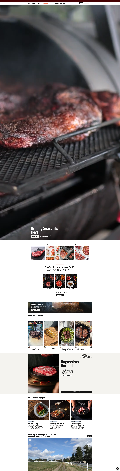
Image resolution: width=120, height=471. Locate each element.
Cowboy (62, 424)
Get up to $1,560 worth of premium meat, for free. (68, 0)
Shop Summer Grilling (45, 236)
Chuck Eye (78, 347)
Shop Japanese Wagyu (76, 391)
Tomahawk (58, 424)
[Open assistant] (117, 468)
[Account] (90, 3)
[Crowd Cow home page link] (60, 3)
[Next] (91, 334)
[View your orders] (92, 3)
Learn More (89, 436)
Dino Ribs (40, 346)
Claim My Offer (60, 295)
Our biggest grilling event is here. (48, 0)
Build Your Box (35, 236)
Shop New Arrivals (36, 310)
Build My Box (60, 469)
